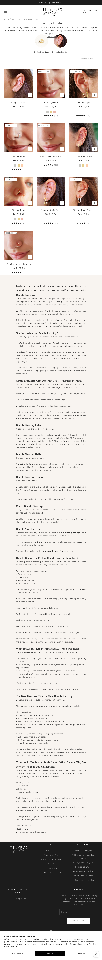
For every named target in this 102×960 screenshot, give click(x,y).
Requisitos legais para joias (82, 880)
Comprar (16, 19)
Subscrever (78, 921)
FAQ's (51, 864)
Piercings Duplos (30, 19)
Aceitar (50, 953)
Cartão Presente (51, 868)
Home (6, 19)
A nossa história (51, 855)
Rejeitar (81, 953)
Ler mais (51, 36)
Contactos (51, 850)
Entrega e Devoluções (83, 862)
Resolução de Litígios (83, 871)
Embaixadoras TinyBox (51, 859)
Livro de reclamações (83, 875)
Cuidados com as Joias (51, 872)
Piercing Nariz (19, 898)
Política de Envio (83, 867)
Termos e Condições (83, 850)
